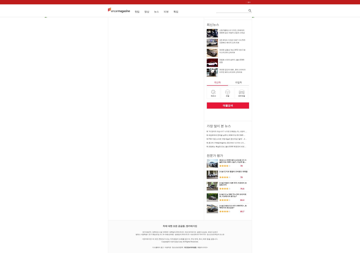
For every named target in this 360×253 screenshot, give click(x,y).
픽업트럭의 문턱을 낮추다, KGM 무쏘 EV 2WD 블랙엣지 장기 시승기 (227, 135)
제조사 (213, 96)
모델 (227, 96)
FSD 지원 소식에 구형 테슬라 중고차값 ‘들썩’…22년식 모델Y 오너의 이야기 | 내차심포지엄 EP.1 (227, 139)
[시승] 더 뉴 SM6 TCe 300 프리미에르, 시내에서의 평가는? (232, 195)
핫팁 (137, 11)
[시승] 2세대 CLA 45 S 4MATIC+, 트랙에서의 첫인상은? (233, 207)
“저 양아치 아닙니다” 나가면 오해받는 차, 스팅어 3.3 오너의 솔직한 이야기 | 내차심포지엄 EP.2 (227, 131)
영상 (146, 11)
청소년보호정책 (177, 247)
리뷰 (166, 11)
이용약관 (168, 247)
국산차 (217, 82)
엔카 (249, 2)
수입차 (238, 82)
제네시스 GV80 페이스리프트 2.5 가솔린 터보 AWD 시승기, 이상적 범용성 (232, 162)
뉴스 (156, 11)
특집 (176, 11)
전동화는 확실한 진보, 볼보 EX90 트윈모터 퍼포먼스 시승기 (227, 147)
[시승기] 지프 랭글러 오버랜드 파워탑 (233, 172)
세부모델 (241, 96)
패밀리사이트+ (203, 247)
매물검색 (228, 105)
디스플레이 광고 (158, 247)
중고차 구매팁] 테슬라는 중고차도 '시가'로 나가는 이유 (227, 143)
